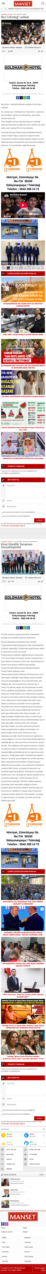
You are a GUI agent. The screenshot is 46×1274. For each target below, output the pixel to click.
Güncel (10, 14)
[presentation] (2, 9)
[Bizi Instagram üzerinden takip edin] (6, 1224)
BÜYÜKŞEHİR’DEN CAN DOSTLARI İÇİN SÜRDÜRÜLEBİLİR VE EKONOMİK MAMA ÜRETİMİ (23, 366)
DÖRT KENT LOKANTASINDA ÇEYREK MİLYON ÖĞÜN (23, 334)
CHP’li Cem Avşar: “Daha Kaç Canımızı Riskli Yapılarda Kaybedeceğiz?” (23, 995)
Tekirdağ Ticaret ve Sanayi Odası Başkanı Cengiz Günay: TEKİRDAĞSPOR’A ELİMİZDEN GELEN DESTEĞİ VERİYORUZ (23, 1027)
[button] (3, 267)
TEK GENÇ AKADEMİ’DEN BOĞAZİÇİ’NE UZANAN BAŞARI (23, 396)
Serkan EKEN (42, 1269)
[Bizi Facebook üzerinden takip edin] (2, 1224)
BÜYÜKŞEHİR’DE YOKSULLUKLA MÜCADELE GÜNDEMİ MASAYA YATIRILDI (23, 964)
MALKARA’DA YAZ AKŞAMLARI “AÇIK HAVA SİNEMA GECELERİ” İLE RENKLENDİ (23, 902)
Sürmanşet (19, 47)
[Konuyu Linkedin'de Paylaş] (28, 97)
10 (42, 268)
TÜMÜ (41, 1175)
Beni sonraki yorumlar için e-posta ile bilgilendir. (19, 512)
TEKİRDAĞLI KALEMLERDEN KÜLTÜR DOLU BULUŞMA (23, 458)
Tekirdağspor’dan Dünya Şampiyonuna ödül (19, 263)
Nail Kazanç (14, 1190)
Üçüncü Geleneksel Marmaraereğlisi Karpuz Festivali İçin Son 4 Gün (23, 428)
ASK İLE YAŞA (15, 1183)
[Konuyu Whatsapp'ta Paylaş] (24, 97)
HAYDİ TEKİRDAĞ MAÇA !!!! (19, 1194)
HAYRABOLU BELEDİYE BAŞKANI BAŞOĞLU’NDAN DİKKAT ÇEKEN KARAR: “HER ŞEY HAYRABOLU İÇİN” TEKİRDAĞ (23, 934)
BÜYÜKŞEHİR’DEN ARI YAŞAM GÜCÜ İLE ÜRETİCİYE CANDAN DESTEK (23, 304)
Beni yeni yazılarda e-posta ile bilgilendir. (16, 516)
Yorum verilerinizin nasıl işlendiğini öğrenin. (21, 524)
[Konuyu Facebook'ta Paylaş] (17, 97)
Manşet (12, 47)
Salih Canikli (14, 1201)
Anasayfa (4, 14)
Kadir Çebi (14, 1179)
